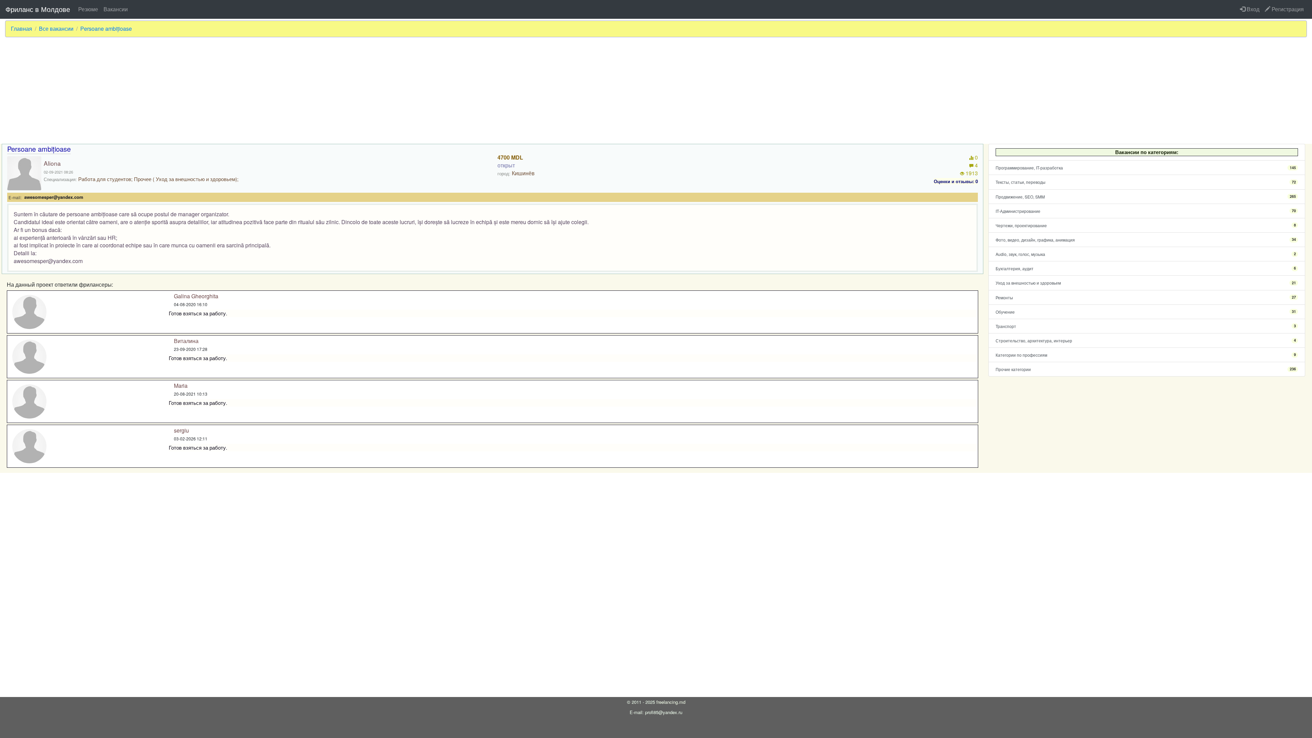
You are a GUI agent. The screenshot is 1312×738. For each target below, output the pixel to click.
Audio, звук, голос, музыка (1146, 254)
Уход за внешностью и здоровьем (1146, 283)
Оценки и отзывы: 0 (956, 181)
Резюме (88, 9)
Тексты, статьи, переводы (1146, 182)
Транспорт (1146, 326)
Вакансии (116, 9)
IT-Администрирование (1146, 211)
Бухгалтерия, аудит (1146, 268)
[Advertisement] (656, 90)
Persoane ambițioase (106, 28)
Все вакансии (56, 28)
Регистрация (1287, 9)
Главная (21, 28)
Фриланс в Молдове (37, 9)
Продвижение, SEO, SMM (1146, 197)
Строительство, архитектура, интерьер (1146, 340)
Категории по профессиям (1146, 355)
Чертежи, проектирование (1146, 225)
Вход (1252, 9)
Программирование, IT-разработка (1146, 167)
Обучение (1146, 312)
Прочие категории (1146, 369)
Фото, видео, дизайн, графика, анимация (1146, 240)
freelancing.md (670, 702)
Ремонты (1146, 297)
